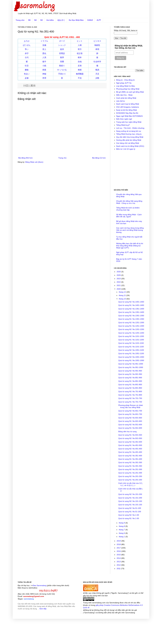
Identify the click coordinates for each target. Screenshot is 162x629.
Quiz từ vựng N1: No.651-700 (130, 414)
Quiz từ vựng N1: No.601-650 (130, 421)
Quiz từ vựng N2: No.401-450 (130, 449)
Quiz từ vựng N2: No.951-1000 (130, 364)
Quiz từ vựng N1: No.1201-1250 (131, 333)
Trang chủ (20, 20)
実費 (62, 61)
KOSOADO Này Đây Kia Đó (127, 113)
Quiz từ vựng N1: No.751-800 (130, 395)
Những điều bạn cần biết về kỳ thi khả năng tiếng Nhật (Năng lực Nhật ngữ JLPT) (129, 245)
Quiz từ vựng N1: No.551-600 (130, 428)
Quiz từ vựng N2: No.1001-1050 (131, 357)
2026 (119, 272)
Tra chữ (123, 38)
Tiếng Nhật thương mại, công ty (128, 134)
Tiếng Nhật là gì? (123, 125)
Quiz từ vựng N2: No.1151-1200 (131, 336)
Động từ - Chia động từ (125, 80)
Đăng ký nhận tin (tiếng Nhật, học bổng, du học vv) (129, 47)
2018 (119, 544)
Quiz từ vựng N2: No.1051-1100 (131, 350)
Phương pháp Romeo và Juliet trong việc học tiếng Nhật (130, 406)
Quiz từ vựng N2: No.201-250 (130, 476)
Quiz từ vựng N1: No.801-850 (130, 385)
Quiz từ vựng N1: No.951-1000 (130, 367)
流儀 (44, 45)
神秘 (44, 74)
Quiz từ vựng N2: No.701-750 (130, 398)
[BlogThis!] (27, 85)
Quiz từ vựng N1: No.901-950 (130, 374)
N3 (41, 20)
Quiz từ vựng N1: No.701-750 (130, 402)
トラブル (44, 41)
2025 (119, 275)
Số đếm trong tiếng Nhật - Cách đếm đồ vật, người (129, 216)
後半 (44, 61)
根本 (80, 57)
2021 (119, 285)
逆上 (44, 49)
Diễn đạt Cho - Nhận (124, 95)
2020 (119, 289)
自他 (80, 61)
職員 (97, 70)
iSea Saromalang (39, 585)
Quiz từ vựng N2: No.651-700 (130, 411)
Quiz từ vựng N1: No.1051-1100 (131, 353)
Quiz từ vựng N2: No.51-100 (129, 508)
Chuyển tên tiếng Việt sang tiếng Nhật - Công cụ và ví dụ (129, 202)
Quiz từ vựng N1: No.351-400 (130, 459)
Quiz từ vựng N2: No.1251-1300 (131, 323)
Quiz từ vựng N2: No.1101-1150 (131, 343)
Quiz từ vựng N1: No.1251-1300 (131, 326)
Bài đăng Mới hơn (25, 158)
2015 (119, 555)
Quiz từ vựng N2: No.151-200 (130, 494)
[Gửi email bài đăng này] (24, 85)
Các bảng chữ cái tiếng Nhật (127, 143)
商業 (44, 70)
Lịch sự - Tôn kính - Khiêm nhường (130, 128)
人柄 (80, 45)
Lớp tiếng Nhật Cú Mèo (125, 86)
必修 (27, 78)
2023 (119, 279)
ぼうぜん (27, 45)
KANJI (90, 20)
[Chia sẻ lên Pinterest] (34, 85)
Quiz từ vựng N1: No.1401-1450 (131, 305)
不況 (80, 78)
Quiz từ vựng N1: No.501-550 (130, 435)
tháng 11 (122, 295)
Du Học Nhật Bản (76, 20)
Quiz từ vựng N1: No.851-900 (130, 381)
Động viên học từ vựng (127, 431)
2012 (119, 565)
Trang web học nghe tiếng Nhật (128, 122)
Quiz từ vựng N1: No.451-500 (130, 445)
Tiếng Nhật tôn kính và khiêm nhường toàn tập (128, 209)
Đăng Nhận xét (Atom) (34, 162)
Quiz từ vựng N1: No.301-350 (130, 466)
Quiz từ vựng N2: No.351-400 (130, 456)
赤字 (27, 53)
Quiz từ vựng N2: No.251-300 (130, 469)
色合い (27, 74)
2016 (119, 551)
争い (27, 49)
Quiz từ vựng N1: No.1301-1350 (131, 319)
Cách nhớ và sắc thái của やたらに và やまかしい (130, 484)
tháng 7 (122, 530)
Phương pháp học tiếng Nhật (127, 89)
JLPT (99, 20)
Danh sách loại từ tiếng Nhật (127, 104)
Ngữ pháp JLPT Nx (123, 83)
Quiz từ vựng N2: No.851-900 (130, 378)
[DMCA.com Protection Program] (90, 591)
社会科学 (97, 61)
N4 (35, 20)
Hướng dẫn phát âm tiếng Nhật (128, 140)
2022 (119, 282)
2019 (119, 541)
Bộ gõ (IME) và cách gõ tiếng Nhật (130, 92)
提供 (62, 49)
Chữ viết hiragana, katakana (127, 107)
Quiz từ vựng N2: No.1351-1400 (131, 309)
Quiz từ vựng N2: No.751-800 (130, 391)
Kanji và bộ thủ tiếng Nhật (126, 110)
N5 (29, 20)
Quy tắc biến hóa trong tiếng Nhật (129, 137)
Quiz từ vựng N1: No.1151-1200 (131, 340)
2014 (119, 558)
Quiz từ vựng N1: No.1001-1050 (131, 360)
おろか (27, 41)
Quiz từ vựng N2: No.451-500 (130, 442)
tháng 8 (122, 526)
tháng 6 (122, 533)
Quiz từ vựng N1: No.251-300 (130, 473)
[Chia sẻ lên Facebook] (32, 85)
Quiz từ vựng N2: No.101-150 (130, 501)
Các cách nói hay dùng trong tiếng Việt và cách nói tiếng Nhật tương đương (130, 230)
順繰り (62, 66)
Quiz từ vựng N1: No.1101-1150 (131, 347)
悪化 (44, 53)
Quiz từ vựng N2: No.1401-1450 (131, 302)
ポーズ (62, 41)
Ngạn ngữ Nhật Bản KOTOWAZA (129, 116)
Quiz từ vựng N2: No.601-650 (130, 418)
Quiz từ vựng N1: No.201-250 (130, 480)
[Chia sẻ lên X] (29, 85)
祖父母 (80, 53)
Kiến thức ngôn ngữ (124, 119)
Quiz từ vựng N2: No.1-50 (128, 515)
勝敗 (27, 70)
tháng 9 (122, 523)
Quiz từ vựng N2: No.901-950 (130, 371)
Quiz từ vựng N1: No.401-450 (130, 452)
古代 (27, 57)
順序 (62, 57)
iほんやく (61, 20)
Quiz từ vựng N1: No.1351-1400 (131, 312)
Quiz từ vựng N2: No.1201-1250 (131, 329)
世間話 (62, 53)
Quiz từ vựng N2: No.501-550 (130, 438)
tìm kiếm (50, 20)
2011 (119, 569)
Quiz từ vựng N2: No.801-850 (130, 388)
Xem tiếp (42, 609)
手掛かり (62, 74)
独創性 (97, 45)
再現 (97, 49)
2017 (119, 548)
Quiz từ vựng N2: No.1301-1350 (131, 316)
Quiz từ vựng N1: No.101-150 (130, 505)
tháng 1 (122, 537)
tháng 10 (122, 299)
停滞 (44, 78)
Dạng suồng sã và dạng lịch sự (128, 131)
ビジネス (97, 41)
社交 (27, 66)
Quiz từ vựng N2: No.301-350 (130, 462)
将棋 (80, 70)
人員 (44, 57)
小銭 (44, 66)
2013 (119, 562)
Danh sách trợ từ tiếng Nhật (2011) (130, 146)
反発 (80, 66)
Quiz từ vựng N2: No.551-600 (130, 425)
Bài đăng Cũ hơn (99, 158)
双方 (80, 49)
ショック (62, 45)
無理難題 (80, 74)
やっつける (62, 70)
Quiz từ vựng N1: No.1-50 (128, 518)
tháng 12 (122, 292)
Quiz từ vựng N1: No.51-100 (129, 512)
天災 (97, 74)
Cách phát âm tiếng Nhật (126, 98)
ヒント (80, 41)
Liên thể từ (120, 101)
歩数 (97, 78)
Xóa (116, 38)
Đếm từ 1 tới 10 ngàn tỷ (125, 149)
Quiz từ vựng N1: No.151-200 (130, 498)
